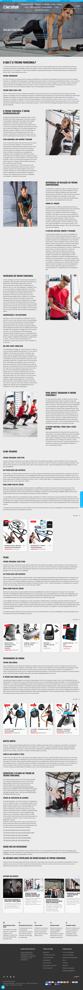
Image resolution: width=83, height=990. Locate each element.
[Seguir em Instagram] (10, 977)
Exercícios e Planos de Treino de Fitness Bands (18, 837)
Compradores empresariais (70, 957)
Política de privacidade (8, 983)
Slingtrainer (37, 4)
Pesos (26, 7)
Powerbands (46, 4)
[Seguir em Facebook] (4, 977)
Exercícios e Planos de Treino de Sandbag (16, 835)
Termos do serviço (20, 983)
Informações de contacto (16, 985)
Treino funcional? (48, 968)
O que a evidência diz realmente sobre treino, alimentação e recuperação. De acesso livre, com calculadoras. (28, 956)
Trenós (53, 4)
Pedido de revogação (68, 968)
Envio (64, 960)
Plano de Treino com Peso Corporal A (23, 787)
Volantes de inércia (35, 7)
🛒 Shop (56, 7)
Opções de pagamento (69, 970)
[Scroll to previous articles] (76, 876)
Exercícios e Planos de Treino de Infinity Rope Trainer (19, 832)
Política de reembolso (32, 983)
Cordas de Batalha (47, 7)
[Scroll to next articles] (79, 876)
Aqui (32, 812)
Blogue (78, 6)
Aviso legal (5, 985)
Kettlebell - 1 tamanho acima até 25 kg (49, 644)
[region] (41, 896)
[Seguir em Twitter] (7, 977)
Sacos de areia (47, 963)
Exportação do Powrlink (49, 965)
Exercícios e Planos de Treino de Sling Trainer (17, 830)
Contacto (65, 963)
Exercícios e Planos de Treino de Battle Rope (17, 840)
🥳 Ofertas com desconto (41, 10)
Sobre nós (65, 965)
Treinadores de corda (27, 4)
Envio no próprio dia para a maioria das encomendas (27, 0)
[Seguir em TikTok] (14, 977)
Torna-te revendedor (68, 952)
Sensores (59, 4)
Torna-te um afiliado (68, 955)
